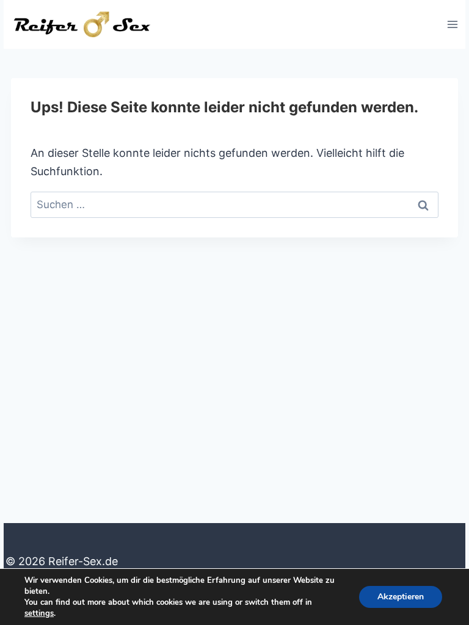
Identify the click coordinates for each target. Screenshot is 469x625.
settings (39, 613)
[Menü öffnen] (452, 24)
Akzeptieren (400, 596)
